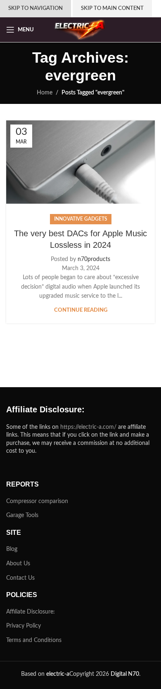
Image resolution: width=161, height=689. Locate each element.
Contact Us (20, 578)
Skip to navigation (35, 8)
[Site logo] (80, 30)
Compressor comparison (37, 501)
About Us (18, 564)
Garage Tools (22, 515)
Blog (11, 549)
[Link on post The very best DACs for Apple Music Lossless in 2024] (80, 162)
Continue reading (80, 310)
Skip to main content (112, 8)
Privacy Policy (23, 626)
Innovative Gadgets (80, 218)
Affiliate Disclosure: (30, 612)
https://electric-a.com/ (88, 427)
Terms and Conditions (34, 640)
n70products (94, 259)
